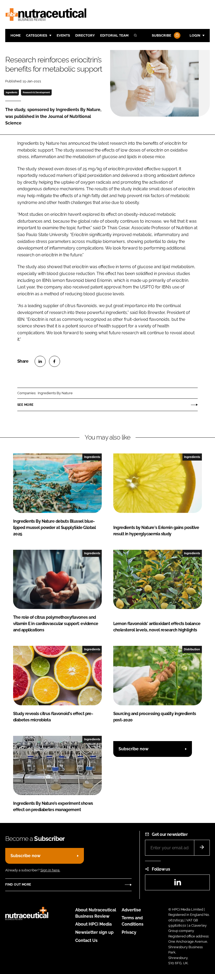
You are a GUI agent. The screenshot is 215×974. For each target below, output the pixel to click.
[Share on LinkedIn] (40, 361)
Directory (85, 35)
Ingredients (11, 92)
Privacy (129, 932)
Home (15, 35)
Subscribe (161, 35)
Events (63, 35)
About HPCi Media (93, 924)
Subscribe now (133, 748)
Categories (36, 35)
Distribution (192, 649)
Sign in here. (50, 870)
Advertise (131, 909)
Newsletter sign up (94, 932)
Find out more (18, 884)
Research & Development (36, 92)
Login (195, 35)
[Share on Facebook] (54, 361)
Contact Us (86, 940)
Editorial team (114, 35)
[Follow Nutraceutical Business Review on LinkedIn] (177, 883)
